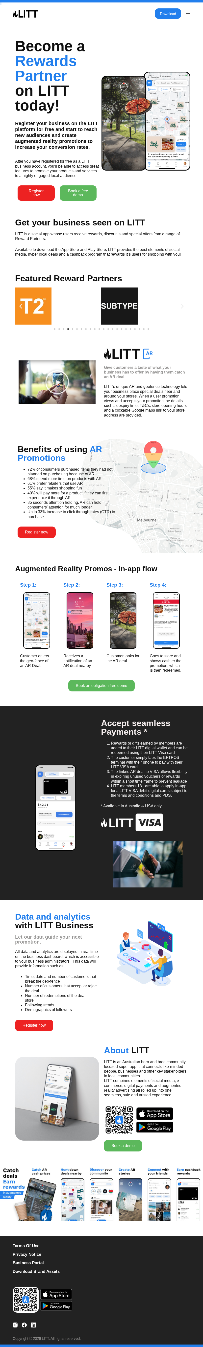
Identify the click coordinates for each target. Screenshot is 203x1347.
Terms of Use (26, 1245)
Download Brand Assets (36, 1271)
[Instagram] (15, 1325)
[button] (36, 193)
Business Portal (28, 1262)
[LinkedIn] (33, 1325)
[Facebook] (24, 1325)
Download (168, 14)
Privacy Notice (27, 1254)
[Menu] (188, 13)
